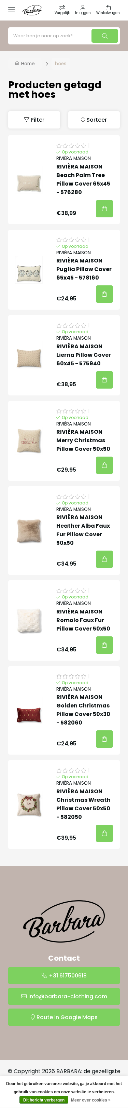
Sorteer (96, 120)
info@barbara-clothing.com (67, 996)
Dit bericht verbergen (44, 1100)
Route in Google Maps (67, 1017)
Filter (37, 120)
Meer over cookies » (91, 1100)
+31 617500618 (68, 975)
